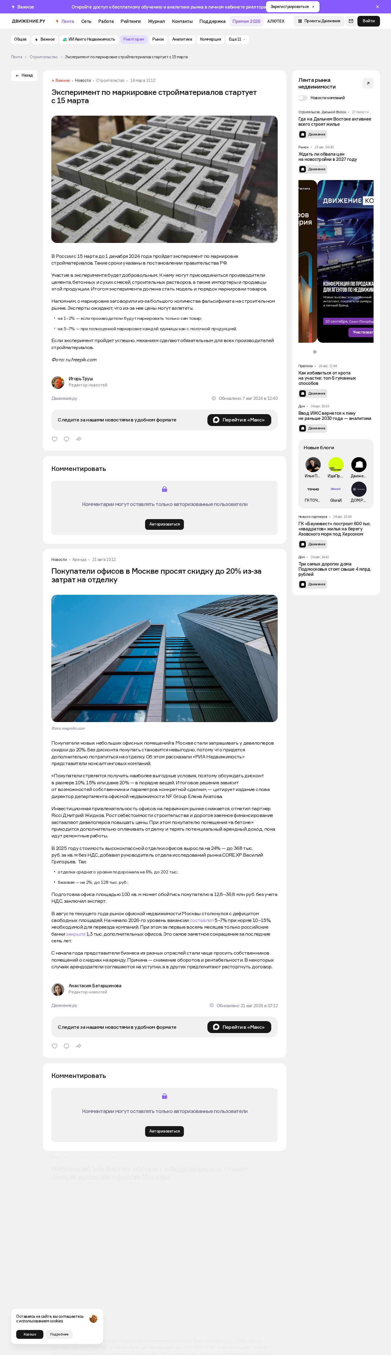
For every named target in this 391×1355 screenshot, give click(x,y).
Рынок (303, 147)
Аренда (79, 560)
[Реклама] (336, 261)
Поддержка (212, 21)
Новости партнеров (312, 517)
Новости (83, 81)
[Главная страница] (28, 21)
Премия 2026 (246, 21)
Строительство (110, 81)
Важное (63, 81)
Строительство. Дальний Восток (322, 112)
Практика (305, 366)
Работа (106, 21)
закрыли (76, 934)
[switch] (321, 98)
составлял (202, 920)
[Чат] (350, 21)
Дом (301, 406)
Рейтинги (131, 21)
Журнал (156, 21)
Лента (67, 21)
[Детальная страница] (336, 124)
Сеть (86, 21)
